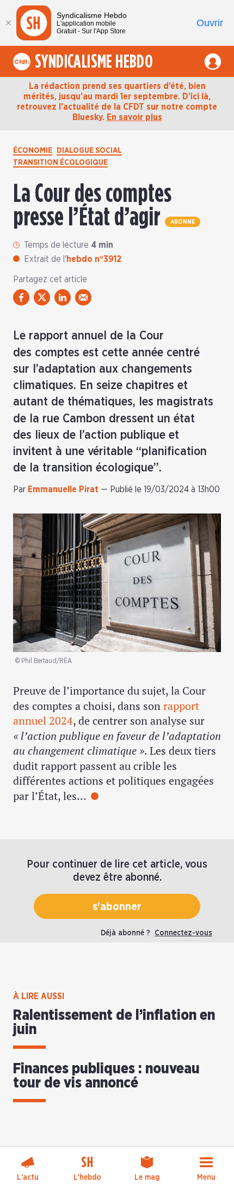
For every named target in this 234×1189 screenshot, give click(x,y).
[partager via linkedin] (62, 297)
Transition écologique (60, 162)
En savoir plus (134, 117)
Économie (32, 150)
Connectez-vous (183, 933)
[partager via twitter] (42, 297)
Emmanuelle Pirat (63, 489)
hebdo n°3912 (93, 259)
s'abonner (117, 906)
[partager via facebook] (21, 297)
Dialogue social (89, 150)
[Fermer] (8, 23)
